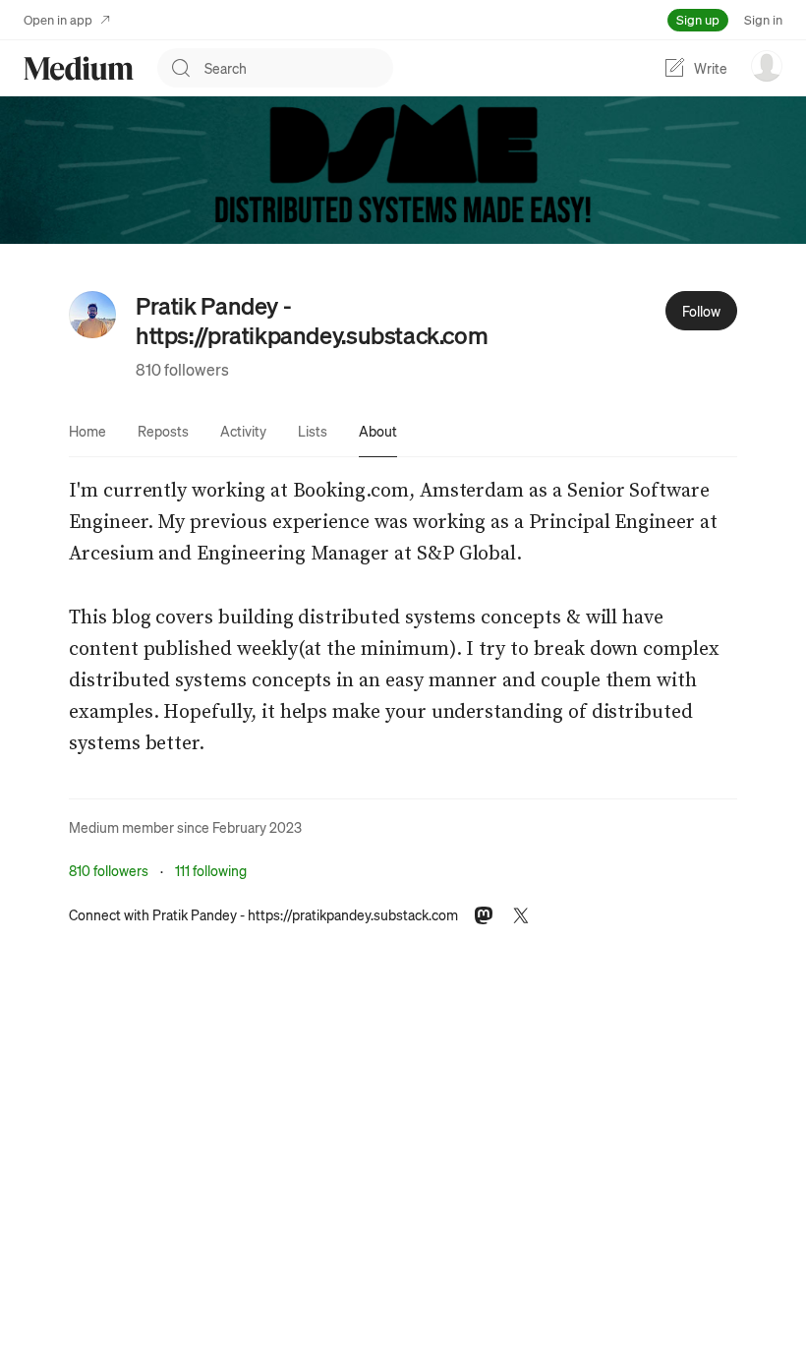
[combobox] (298, 68)
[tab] (87, 431)
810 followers (182, 369)
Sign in (763, 19)
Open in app (58, 19)
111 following (211, 870)
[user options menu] (766, 66)
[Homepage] (79, 68)
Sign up (698, 19)
